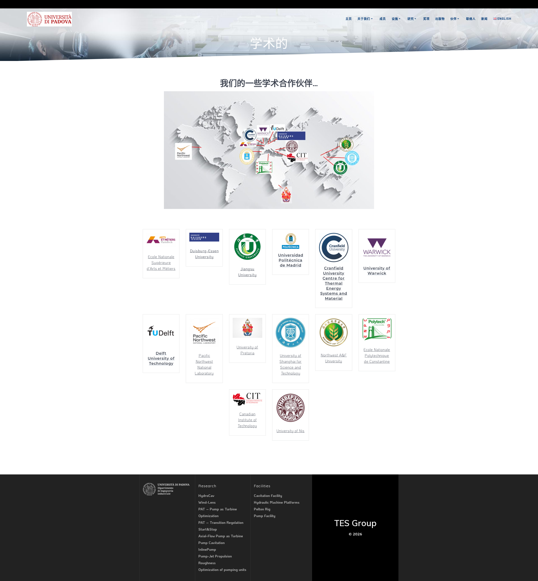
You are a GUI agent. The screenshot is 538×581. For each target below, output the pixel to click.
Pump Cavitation (211, 542)
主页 (348, 18)
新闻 (484, 18)
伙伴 (453, 18)
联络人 (471, 18)
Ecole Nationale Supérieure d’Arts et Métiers (161, 262)
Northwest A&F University (334, 358)
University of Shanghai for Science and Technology (291, 364)
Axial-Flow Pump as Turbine (220, 535)
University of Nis (291, 430)
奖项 (426, 18)
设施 (395, 18)
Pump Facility (264, 515)
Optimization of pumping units (222, 569)
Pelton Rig (262, 509)
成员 (383, 18)
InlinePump (207, 549)
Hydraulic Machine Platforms (276, 502)
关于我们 (363, 18)
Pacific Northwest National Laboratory (204, 364)
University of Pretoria (247, 350)
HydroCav (206, 495)
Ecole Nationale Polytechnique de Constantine (377, 355)
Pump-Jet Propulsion (215, 556)
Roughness (207, 562)
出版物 (440, 18)
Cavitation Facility (268, 495)
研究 (410, 18)
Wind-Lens (207, 502)
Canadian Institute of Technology (247, 420)
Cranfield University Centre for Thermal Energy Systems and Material (333, 283)
